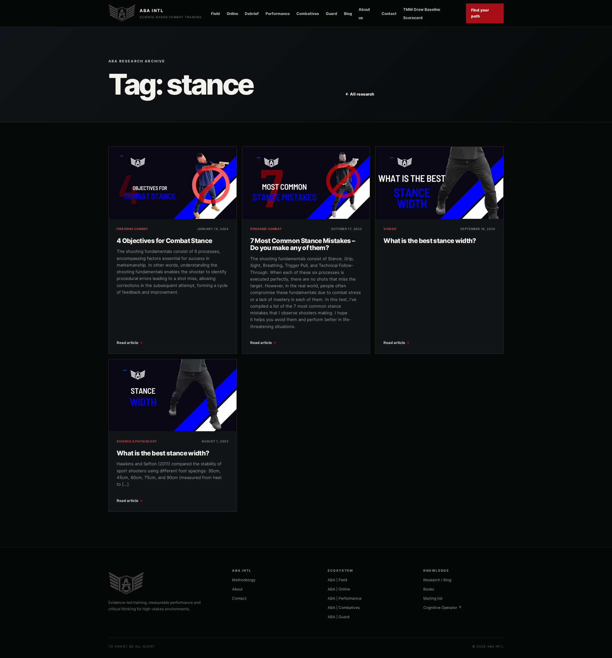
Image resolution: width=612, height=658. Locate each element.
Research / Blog (437, 580)
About (237, 589)
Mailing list (432, 598)
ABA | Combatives (344, 607)
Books (428, 589)
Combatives (307, 13)
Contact (389, 13)
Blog (348, 13)
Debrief (252, 13)
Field (215, 13)
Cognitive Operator (442, 607)
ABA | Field (337, 580)
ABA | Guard (338, 617)
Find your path (480, 13)
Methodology (244, 580)
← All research (359, 94)
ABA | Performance (344, 598)
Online (232, 13)
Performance (278, 13)
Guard (331, 13)
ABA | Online (339, 589)
